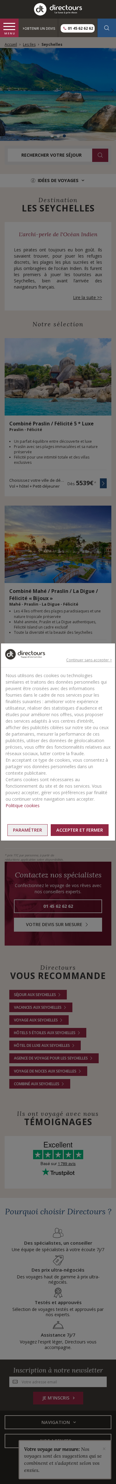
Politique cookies (23, 805)
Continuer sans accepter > (89, 660)
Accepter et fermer (79, 830)
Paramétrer (27, 830)
